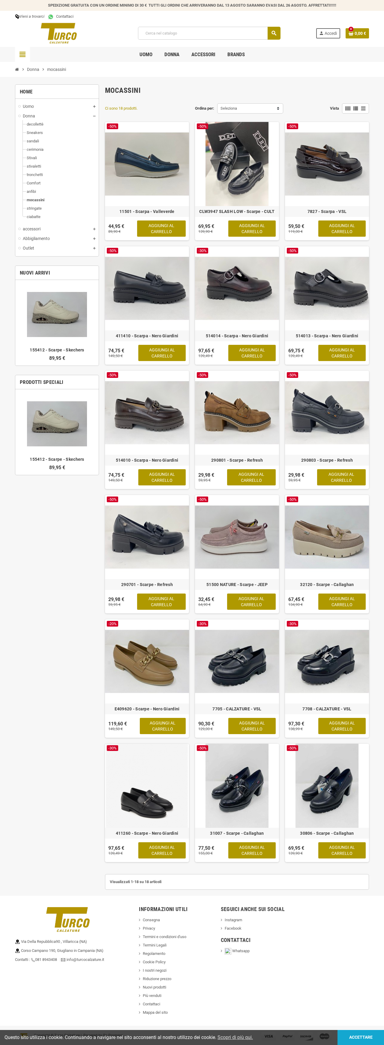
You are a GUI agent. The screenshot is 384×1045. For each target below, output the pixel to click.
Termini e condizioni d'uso (164, 936)
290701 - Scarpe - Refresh (147, 584)
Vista (334, 108)
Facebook (233, 928)
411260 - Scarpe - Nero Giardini (147, 833)
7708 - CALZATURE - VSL (326, 708)
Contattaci (63, 16)
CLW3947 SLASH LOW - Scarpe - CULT (236, 211)
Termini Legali (154, 945)
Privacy (149, 928)
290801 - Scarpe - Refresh (237, 460)
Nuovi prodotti (154, 987)
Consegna (151, 920)
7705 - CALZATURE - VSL (236, 708)
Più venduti (152, 995)
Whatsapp (242, 951)
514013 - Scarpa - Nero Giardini (327, 335)
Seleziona (228, 108)
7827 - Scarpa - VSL (327, 211)
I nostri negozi (154, 970)
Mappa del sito (155, 1012)
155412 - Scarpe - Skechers (57, 350)
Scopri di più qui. (235, 1037)
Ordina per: (204, 108)
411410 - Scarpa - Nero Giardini (147, 335)
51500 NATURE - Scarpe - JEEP (237, 584)
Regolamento (154, 953)
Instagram (233, 920)
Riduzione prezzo (157, 979)
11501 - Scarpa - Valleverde (147, 211)
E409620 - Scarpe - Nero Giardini (147, 708)
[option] (57, 323)
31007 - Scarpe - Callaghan (237, 833)
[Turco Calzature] (59, 33)
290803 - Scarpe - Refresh (327, 460)
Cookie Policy (154, 962)
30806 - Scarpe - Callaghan (327, 833)
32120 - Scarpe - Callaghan (327, 584)
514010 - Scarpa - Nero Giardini (147, 460)
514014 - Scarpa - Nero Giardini (237, 335)
